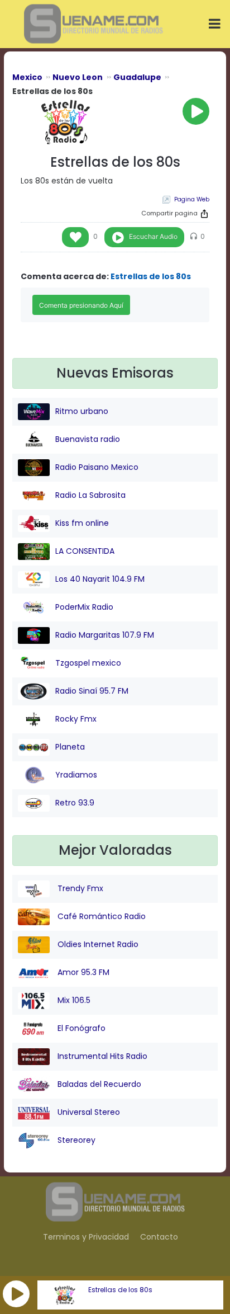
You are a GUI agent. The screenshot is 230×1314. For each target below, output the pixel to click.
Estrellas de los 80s (120, 1289)
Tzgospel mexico (88, 662)
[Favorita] (75, 237)
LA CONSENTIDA (84, 551)
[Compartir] (204, 214)
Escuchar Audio (153, 236)
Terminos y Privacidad (86, 1236)
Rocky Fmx (76, 718)
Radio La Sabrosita (90, 495)
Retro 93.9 (74, 802)
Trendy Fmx (79, 888)
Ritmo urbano (81, 411)
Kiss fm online (82, 523)
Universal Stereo (87, 1112)
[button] (16, 1293)
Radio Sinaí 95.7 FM (91, 690)
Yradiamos (76, 774)
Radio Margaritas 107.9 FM (104, 634)
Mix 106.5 (72, 1000)
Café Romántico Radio (100, 916)
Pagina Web (191, 199)
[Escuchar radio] (196, 111)
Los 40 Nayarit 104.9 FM (100, 579)
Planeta (70, 746)
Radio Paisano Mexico (96, 467)
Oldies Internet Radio (96, 944)
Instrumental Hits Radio (101, 1056)
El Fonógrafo (80, 1028)
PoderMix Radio (84, 607)
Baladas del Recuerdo (98, 1084)
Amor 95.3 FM (82, 972)
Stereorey (75, 1140)
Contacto (159, 1236)
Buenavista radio (87, 439)
